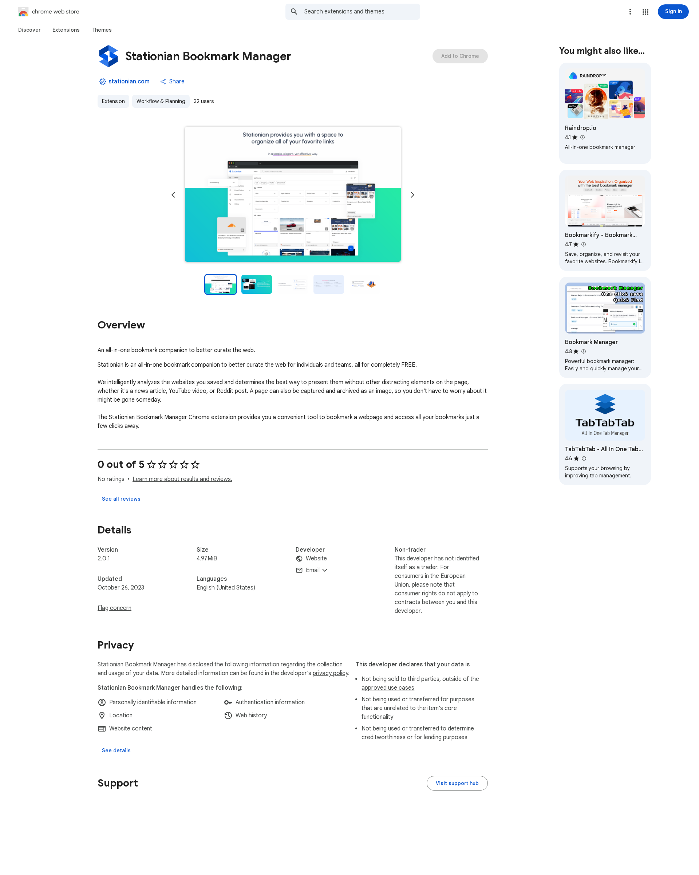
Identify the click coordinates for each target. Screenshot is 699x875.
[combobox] (362, 11)
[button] (645, 12)
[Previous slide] (173, 195)
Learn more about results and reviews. (182, 479)
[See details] (116, 750)
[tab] (29, 29)
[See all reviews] (121, 499)
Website (316, 558)
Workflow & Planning (161, 101)
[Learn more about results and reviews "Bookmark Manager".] (583, 351)
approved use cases (388, 687)
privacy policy (330, 673)
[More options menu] (630, 11)
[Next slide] (412, 195)
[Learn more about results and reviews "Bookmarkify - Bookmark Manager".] (583, 244)
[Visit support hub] (457, 783)
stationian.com (129, 81)
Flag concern (114, 608)
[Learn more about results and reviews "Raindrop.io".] (582, 137)
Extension (113, 101)
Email (313, 570)
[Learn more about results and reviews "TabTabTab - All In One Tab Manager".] (583, 458)
